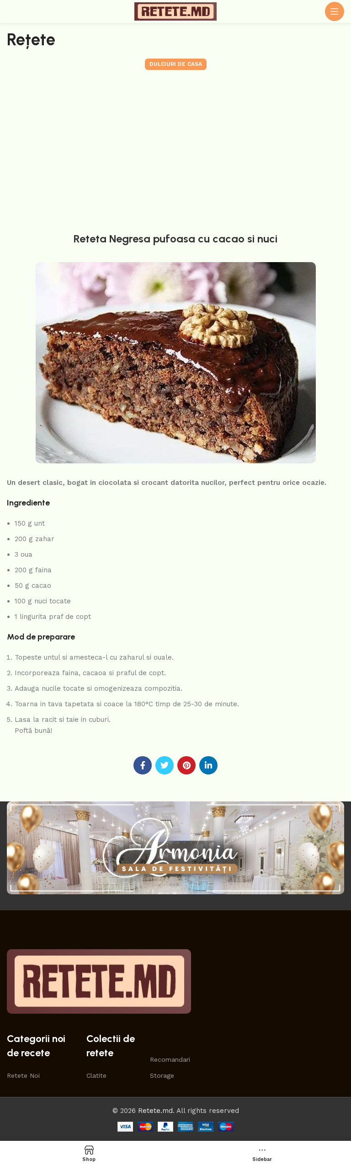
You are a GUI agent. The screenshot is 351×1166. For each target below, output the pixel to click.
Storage (162, 1075)
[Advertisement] (175, 149)
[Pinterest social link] (186, 765)
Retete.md (155, 1111)
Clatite (96, 1075)
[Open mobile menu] (334, 11)
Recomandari (167, 1059)
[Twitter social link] (164, 765)
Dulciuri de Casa (175, 64)
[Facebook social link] (142, 765)
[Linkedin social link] (208, 765)
